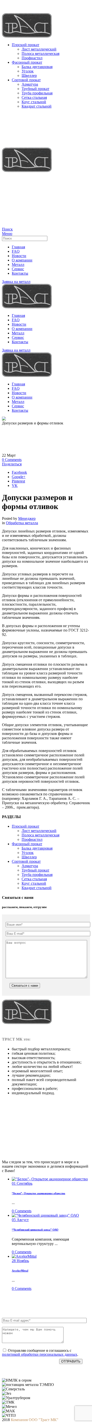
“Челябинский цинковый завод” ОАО (35, 1229)
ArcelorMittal (20, 1270)
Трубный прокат (35, 89)
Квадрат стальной (37, 106)
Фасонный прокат (27, 62)
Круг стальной (34, 102)
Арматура (30, 84)
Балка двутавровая (37, 67)
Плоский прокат (25, 45)
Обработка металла (22, 523)
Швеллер (29, 75)
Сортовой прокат (26, 80)
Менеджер (27, 518)
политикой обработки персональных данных (39, 1354)
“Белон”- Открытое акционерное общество (38, 1193)
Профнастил (32, 58)
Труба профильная (37, 93)
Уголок (28, 71)
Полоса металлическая (40, 53)
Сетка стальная (34, 97)
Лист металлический (39, 49)
